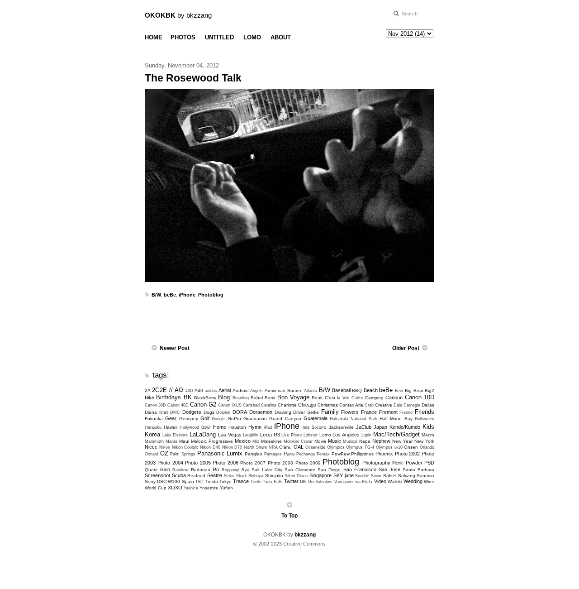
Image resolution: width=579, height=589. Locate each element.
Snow (376, 476)
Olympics (336, 447)
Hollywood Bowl (195, 427)
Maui (184, 441)
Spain (188, 481)
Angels (256, 390)
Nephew (381, 441)
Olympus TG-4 (360, 447)
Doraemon (260, 412)
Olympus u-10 (389, 447)
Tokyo (225, 481)
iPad (268, 427)
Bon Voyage (293, 397)
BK (188, 397)
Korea (152, 434)
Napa (364, 441)
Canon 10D (419, 397)
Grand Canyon (285, 418)
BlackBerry (205, 397)
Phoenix (384, 453)
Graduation (255, 418)
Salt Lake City (267, 469)
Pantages (273, 454)
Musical (350, 441)
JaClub (363, 427)
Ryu (245, 470)
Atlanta (310, 390)
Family (330, 411)
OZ (164, 453)
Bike (149, 397)
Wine (429, 481)
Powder (414, 462)
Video (380, 481)
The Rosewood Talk (193, 78)
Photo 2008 (280, 462)
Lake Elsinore (175, 435)
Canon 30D (155, 405)
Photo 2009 (308, 462)
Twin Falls (272, 481)
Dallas (428, 404)
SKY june (343, 475)
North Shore (255, 447)
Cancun (394, 397)
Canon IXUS (230, 405)
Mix (255, 441)
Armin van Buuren (284, 390)
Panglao (253, 453)
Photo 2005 (197, 462)
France (369, 412)
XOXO (175, 487)
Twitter (291, 481)
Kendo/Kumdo (404, 427)
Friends (424, 411)
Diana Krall (156, 412)
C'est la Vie (337, 397)
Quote (151, 469)
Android (241, 390)
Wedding (412, 481)
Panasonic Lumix (220, 453)
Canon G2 (203, 404)
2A (148, 390)
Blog (224, 397)
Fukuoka (154, 418)
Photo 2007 (253, 462)
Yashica (191, 488)
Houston (237, 427)
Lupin (366, 435)
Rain (165, 469)
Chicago (307, 404)
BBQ (357, 390)
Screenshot (157, 475)
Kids (428, 426)
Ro (216, 469)
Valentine (324, 481)
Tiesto (211, 481)
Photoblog (210, 294)
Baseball (341, 390)
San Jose (389, 469)
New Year (402, 441)
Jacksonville (341, 427)
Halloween (424, 419)
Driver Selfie (306, 412)
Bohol (257, 397)
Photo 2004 (170, 462)
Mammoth (154, 441)
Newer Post (175, 348)
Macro (428, 434)
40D (189, 390)
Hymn (254, 427)
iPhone (187, 294)
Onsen (411, 447)
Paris (289, 453)
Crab (369, 405)
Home (219, 427)
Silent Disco (296, 476)
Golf (204, 418)
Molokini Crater (298, 441)
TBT (199, 481)
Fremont (388, 412)
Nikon (164, 447)
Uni (311, 481)
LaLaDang (203, 434)
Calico (357, 398)
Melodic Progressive (212, 441)
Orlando (427, 447)
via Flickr (363, 481)
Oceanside (315, 447)
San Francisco (359, 469)
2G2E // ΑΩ (167, 390)
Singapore (320, 475)
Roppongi (230, 470)
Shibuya (255, 476)
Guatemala (315, 418)
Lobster (311, 435)
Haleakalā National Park (353, 419)
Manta (171, 441)
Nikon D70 (232, 447)
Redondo (200, 469)
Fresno (406, 412)
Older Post (405, 348)
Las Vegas (230, 434)
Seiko (229, 476)
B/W (156, 294)
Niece (151, 447)
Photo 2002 (407, 453)
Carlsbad (251, 405)
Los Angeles (346, 434)
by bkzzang (178, 15)
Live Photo (291, 435)
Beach (371, 390)
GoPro (234, 418)
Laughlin (250, 435)
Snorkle (362, 476)
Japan (380, 427)
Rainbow (180, 470)
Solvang (406, 475)
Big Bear (414, 390)
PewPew (341, 453)
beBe (170, 294)
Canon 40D (178, 405)
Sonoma (425, 475)
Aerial (224, 390)
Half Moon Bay (396, 418)
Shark (241, 476)
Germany (188, 418)
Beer (399, 390)
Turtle (256, 481)
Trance (241, 481)
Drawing (283, 412)
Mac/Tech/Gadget (396, 434)
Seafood (196, 475)
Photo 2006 (225, 462)
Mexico (243, 441)
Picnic (397, 463)
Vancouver (344, 481)
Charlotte (287, 404)
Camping (374, 397)
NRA (273, 447)
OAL (299, 447)
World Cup (155, 487)
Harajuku (153, 427)
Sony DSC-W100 (162, 481)
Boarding (241, 398)
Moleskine (271, 441)
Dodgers (191, 412)
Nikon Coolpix (185, 447)
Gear (170, 418)
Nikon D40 (210, 447)
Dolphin (223, 412)
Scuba (179, 475)
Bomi (270, 397)
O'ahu (285, 447)
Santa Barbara (418, 469)
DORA (240, 412)
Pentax (323, 454)
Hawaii (170, 427)
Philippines (362, 453)
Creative (383, 404)
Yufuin (226, 487)
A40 (199, 390)
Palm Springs (182, 454)
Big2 (429, 390)
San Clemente (300, 469)
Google (218, 419)
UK (303, 481)
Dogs (209, 412)
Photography (376, 462)
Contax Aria (351, 404)
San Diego (329, 469)
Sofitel (389, 475)
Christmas (328, 404)
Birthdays (168, 397)
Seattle (214, 475)
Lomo (325, 434)
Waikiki (395, 481)
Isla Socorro (314, 427)
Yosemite (208, 487)
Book (317, 397)
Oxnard (151, 454)
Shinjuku (274, 475)
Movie (320, 441)
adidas (211, 390)
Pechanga (305, 454)
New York (424, 441)
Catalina (268, 405)
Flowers (350, 412)
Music (334, 441)
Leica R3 (270, 434)
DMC (175, 412)
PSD (429, 462)
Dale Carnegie (407, 405)
